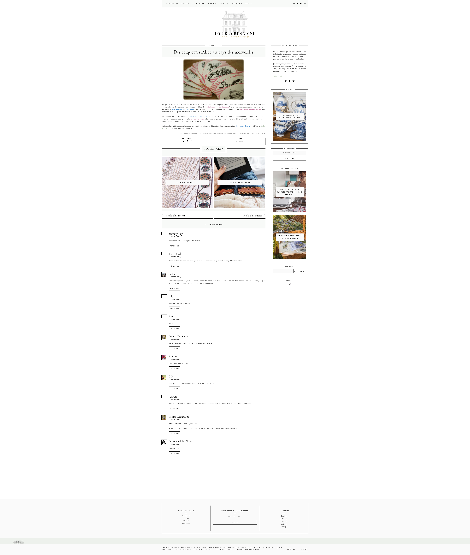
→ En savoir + (278, 76)
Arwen (173, 396)
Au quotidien (171, 4)
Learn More (292, 549)
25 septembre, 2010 (177, 444)
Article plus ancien (252, 215)
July (171, 296)
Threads (186, 521)
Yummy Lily (176, 234)
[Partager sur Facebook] (188, 141)
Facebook (186, 523)
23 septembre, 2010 (177, 237)
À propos (236, 4)
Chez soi (186, 4)
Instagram (186, 516)
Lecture (223, 4)
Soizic (172, 274)
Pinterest (186, 518)
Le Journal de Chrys (180, 441)
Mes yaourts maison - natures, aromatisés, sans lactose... (289, 191)
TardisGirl (175, 254)
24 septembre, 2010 (177, 339)
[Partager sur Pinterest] (191, 141)
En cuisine (199, 4)
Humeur (239, 141)
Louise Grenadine (179, 336)
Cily (171, 376)
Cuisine (284, 516)
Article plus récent (175, 215)
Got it (304, 549)
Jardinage (283, 519)
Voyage (211, 4)
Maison (284, 524)
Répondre (174, 246)
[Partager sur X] (183, 141)
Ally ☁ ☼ (175, 356)
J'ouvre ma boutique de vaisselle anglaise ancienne (289, 116)
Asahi (172, 316)
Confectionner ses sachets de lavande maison (290, 237)
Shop (248, 4)
